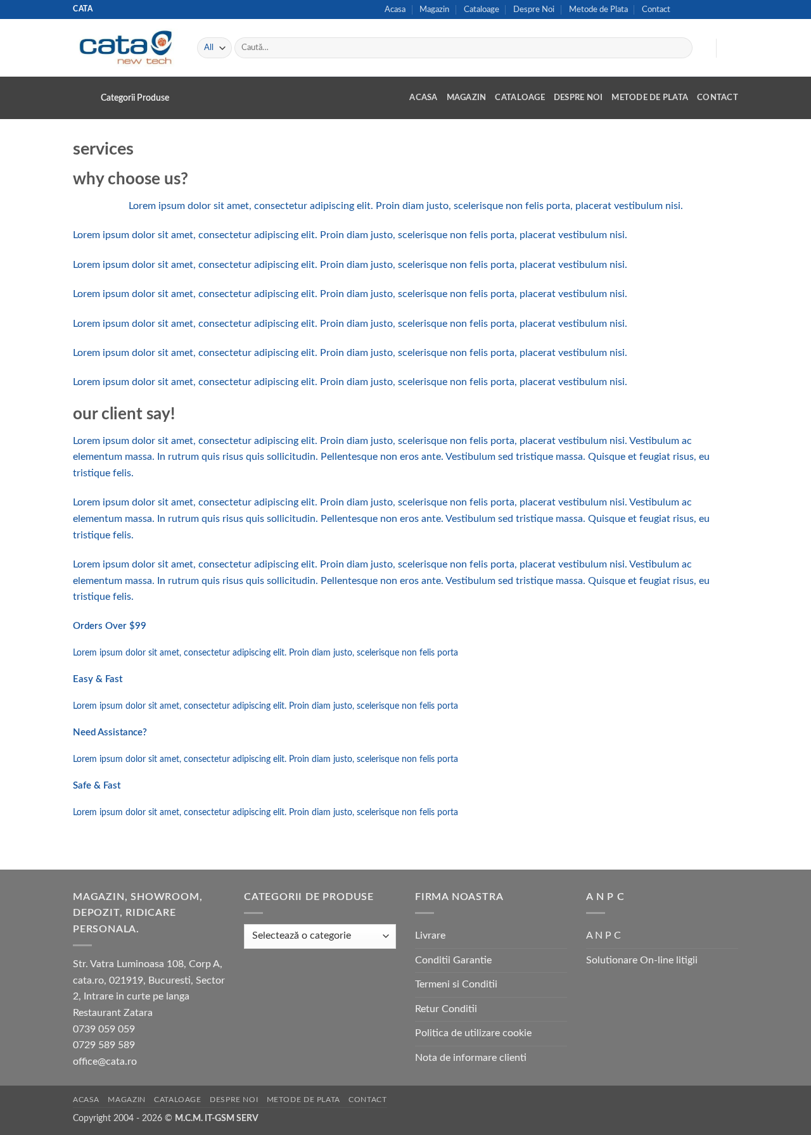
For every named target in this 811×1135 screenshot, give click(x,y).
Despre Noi (533, 9)
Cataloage (481, 9)
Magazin (434, 9)
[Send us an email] (708, 9)
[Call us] (720, 9)
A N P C (603, 935)
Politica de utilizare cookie (473, 1033)
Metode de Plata (598, 9)
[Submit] (680, 48)
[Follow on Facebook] (683, 9)
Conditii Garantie (453, 960)
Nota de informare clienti (471, 1058)
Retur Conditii (446, 1009)
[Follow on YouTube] (732, 9)
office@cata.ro (105, 1061)
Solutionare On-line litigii (642, 960)
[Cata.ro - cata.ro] (125, 48)
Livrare (430, 935)
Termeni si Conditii (456, 984)
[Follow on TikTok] (695, 9)
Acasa (395, 9)
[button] (700, 48)
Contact (656, 9)
